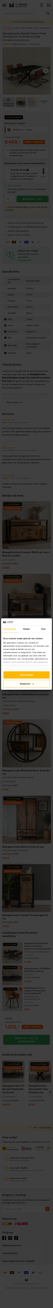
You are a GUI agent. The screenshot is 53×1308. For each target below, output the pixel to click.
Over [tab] (43, 629)
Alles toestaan (26, 675)
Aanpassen (25, 684)
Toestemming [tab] (9, 629)
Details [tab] (26, 629)
